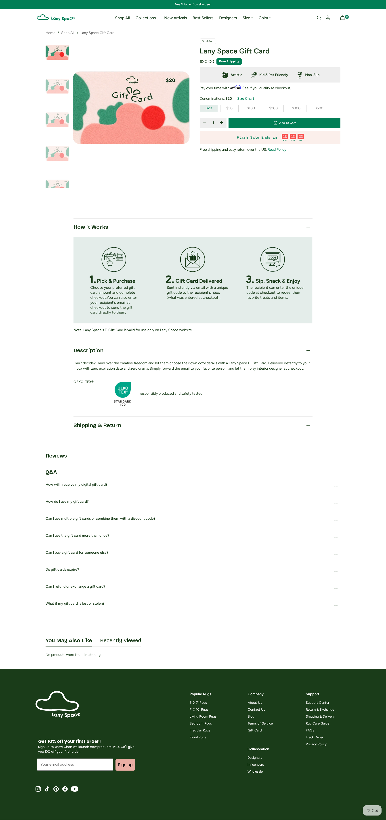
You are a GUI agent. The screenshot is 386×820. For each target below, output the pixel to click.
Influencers (256, 764)
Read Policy (277, 149)
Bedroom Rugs (201, 723)
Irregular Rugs (200, 730)
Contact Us (256, 709)
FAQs (310, 730)
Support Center (317, 702)
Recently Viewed (120, 640)
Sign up (125, 764)
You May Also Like (69, 640)
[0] (342, 18)
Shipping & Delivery (320, 716)
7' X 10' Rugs (199, 709)
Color (263, 17)
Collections (146, 17)
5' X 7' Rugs (198, 702)
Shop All (122, 17)
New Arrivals (175, 17)
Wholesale (255, 771)
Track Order (314, 737)
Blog (251, 716)
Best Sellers (203, 17)
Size (246, 17)
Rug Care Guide (317, 723)
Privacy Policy (316, 744)
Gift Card (255, 730)
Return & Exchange (320, 709)
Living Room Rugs (203, 716)
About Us (255, 702)
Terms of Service (260, 723)
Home (50, 33)
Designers (228, 17)
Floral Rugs (198, 737)
